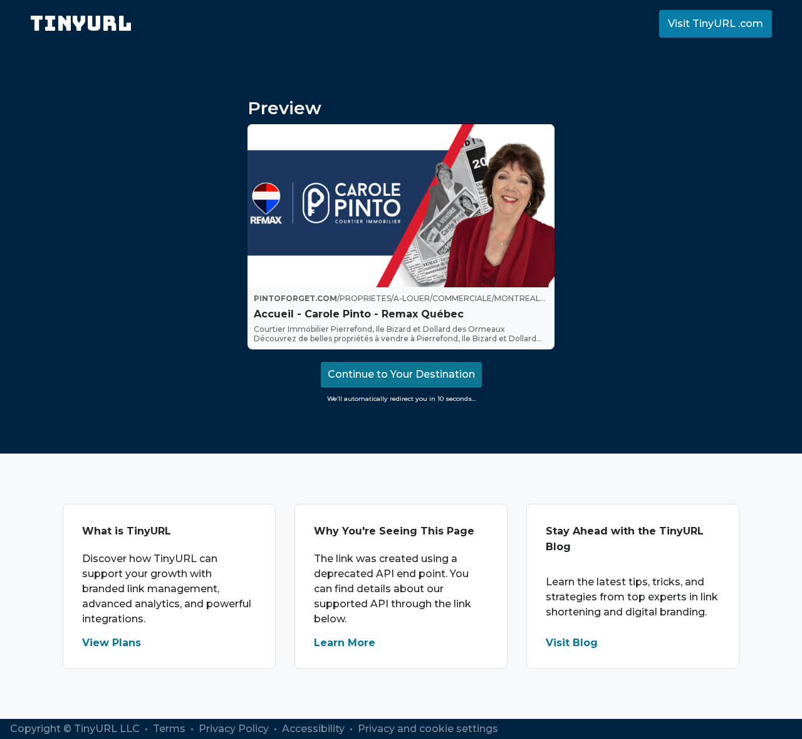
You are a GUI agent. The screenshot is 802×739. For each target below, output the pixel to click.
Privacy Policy (235, 729)
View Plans (111, 643)
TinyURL (81, 23)
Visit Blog (572, 643)
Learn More (344, 643)
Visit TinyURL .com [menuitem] (715, 23)
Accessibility (314, 729)
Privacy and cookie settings (428, 729)
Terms (170, 729)
